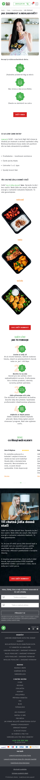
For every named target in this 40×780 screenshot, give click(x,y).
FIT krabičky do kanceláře (20, 647)
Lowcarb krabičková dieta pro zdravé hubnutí (20, 639)
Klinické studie (20, 731)
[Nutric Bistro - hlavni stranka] (6, 4)
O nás (20, 682)
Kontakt (20, 691)
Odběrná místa (20, 671)
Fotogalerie (20, 707)
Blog (20, 704)
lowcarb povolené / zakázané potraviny (20, 650)
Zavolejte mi (20, 4)
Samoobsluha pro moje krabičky (20, 737)
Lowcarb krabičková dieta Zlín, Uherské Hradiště (20, 759)
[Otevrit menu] (36, 4)
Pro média (20, 718)
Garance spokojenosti (20, 724)
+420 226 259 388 (20, 741)
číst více (4, 476)
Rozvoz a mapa (20, 668)
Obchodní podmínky (20, 769)
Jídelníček (20, 688)
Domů (3, 10)
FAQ (20, 701)
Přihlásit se (20, 613)
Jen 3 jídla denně (13, 185)
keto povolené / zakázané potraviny (20, 656)
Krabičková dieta (17, 10)
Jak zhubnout (20, 712)
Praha (8, 10)
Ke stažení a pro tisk (20, 734)
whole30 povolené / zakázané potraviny (20, 660)
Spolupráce (20, 695)
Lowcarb (4, 139)
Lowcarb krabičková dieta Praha (20, 755)
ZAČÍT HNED (20, 115)
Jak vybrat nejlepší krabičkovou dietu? (20, 721)
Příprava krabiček (20, 698)
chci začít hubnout (20, 327)
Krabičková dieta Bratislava (20, 763)
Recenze (20, 685)
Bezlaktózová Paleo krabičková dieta (20, 644)
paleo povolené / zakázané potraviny (20, 653)
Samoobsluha (20, 674)
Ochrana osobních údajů (20, 773)
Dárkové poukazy (20, 728)
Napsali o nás (20, 715)
